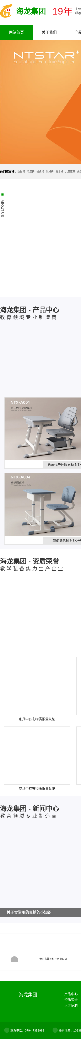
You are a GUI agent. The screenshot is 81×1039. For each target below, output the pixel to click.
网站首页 (16, 32)
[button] (14, 960)
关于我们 (49, 32)
